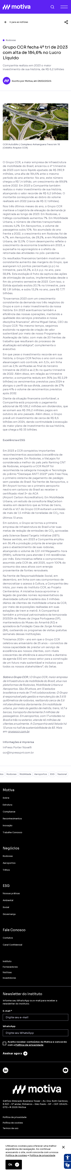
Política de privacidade (42, 1155)
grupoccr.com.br (18, 731)
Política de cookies (16, 1155)
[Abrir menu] (64, 7)
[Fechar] (63, 1147)
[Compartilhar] (66, 22)
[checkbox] (4, 1043)
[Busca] (52, 7)
